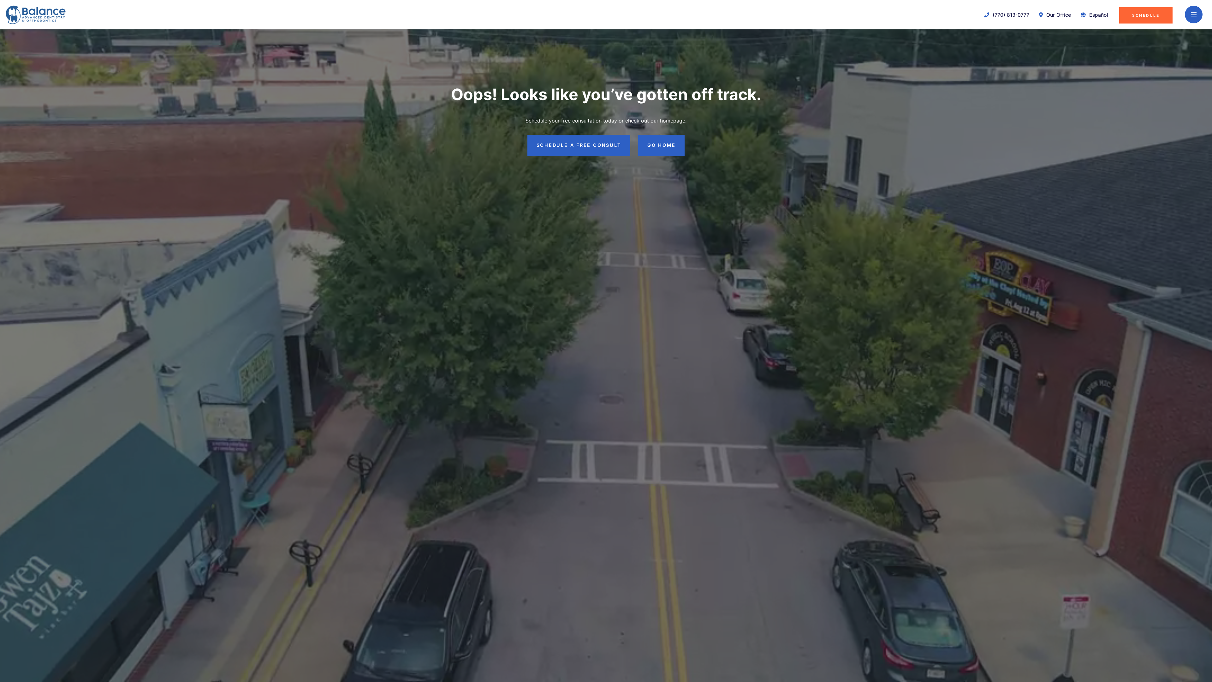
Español (1098, 14)
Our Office (1058, 14)
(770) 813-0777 (1010, 14)
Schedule (1146, 15)
